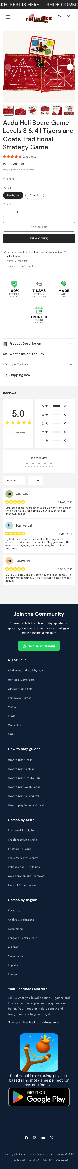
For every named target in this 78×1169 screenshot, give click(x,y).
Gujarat (13, 947)
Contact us (15, 725)
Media (12, 707)
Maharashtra (16, 956)
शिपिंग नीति (47, 1160)
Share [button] (10, 179)
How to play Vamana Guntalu (26, 805)
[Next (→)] (70, 67)
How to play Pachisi (21, 769)
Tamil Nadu (15, 929)
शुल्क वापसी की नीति (65, 1154)
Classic (35, 195)
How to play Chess (20, 760)
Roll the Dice (20, 1154)
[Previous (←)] (8, 67)
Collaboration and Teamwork (26, 876)
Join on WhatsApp (42, 646)
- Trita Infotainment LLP (40, 1154)
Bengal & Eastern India (22, 938)
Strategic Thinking (19, 849)
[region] (39, 67)
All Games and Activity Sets (25, 670)
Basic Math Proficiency (23, 858)
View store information (21, 266)
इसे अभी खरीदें (39, 238)
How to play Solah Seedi (24, 787)
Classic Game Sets (20, 689)
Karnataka (14, 910)
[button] (8, 17)
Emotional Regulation (21, 830)
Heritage (13, 195)
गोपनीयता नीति (20, 1160)
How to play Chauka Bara (24, 778)
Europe (12, 974)
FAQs (11, 734)
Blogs (11, 716)
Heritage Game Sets (21, 680)
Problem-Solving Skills (22, 839)
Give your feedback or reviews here (33, 1022)
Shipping (7, 169)
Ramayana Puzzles (19, 698)
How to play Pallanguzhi (23, 796)
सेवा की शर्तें (34, 1160)
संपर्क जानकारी (62, 1160)
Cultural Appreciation (22, 885)
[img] (18, 423)
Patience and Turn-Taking (24, 867)
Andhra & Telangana (21, 920)
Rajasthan (14, 965)
